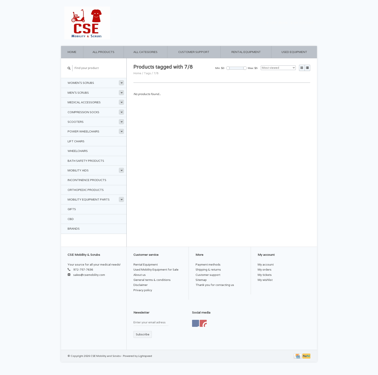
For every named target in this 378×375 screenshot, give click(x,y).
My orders (264, 269)
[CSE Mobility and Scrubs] (125, 23)
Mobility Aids (78, 170)
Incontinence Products (87, 180)
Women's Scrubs (81, 83)
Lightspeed (145, 355)
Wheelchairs (78, 151)
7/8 (156, 73)
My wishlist (265, 280)
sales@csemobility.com (89, 275)
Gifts (72, 209)
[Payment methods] (298, 356)
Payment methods (208, 264)
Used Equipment (294, 52)
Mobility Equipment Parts (89, 199)
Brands (74, 229)
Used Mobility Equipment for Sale (155, 269)
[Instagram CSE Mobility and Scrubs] (203, 323)
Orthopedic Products (86, 190)
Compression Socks (83, 112)
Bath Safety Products (86, 161)
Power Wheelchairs (83, 131)
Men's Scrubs (78, 93)
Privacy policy (142, 290)
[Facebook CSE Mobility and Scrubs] (195, 323)
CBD (71, 219)
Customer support (193, 52)
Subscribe (142, 334)
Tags (147, 73)
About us (139, 275)
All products (103, 52)
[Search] (69, 68)
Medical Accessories (84, 102)
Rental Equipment (246, 52)
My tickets (265, 275)
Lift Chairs (76, 141)
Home (72, 52)
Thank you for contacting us (215, 285)
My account (303, 23)
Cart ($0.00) (278, 23)
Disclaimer (140, 285)
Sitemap (201, 280)
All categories (145, 52)
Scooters (76, 122)
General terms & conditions (152, 280)
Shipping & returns (208, 269)
